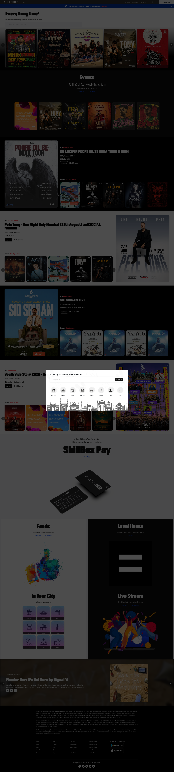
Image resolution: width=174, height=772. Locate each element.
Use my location (119, 379)
